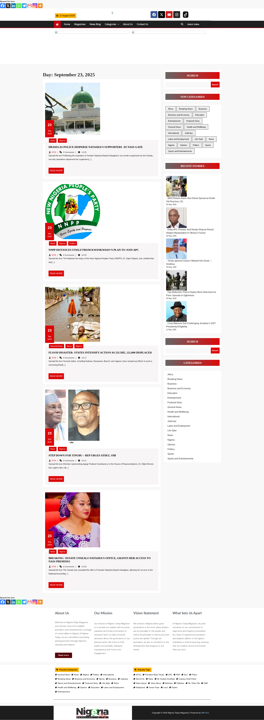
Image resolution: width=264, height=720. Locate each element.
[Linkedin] (13, 5)
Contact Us (142, 24)
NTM (54, 152)
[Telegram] (24, 5)
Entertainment (174, 121)
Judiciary (189, 133)
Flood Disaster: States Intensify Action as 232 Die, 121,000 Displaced (100, 352)
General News (56, 346)
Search (192, 75)
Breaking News (186, 109)
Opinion (183, 145)
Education (199, 115)
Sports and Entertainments (180, 151)
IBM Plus (205, 713)
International (173, 133)
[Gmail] (29, 5)
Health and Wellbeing (196, 127)
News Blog (95, 24)
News (52, 140)
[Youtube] (169, 14)
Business (203, 109)
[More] (40, 5)
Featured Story (193, 121)
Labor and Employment (178, 139)
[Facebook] (2, 5)
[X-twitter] (161, 14)
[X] (8, 5)
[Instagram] (34, 5)
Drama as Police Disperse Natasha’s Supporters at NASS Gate (96, 146)
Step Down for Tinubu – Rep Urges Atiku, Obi (82, 455)
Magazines (80, 24)
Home (67, 24)
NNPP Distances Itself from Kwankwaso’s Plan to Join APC (94, 249)
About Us (128, 24)
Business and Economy (178, 115)
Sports (208, 145)
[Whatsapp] (18, 5)
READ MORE (57, 170)
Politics (73, 243)
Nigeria (62, 140)
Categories (110, 24)
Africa (170, 109)
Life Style (199, 139)
